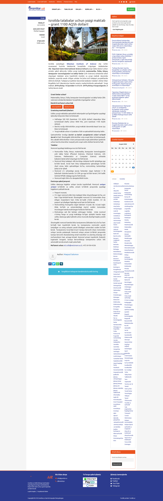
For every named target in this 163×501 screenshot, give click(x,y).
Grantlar (56, 9)
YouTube (116, 483)
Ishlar (78, 9)
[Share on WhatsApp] (57, 263)
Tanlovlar (68, 9)
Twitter (115, 481)
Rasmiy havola (69, 107)
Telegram (116, 486)
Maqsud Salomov (71, 254)
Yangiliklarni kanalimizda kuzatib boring (79, 271)
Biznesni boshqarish (118, 87)
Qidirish (131, 9)
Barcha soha (116, 50)
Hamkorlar (52, 1)
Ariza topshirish (56, 107)
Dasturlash (116, 130)
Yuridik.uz (132, 498)
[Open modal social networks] (61, 263)
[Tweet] (53, 263)
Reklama (59, 1)
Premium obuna (68, 1)
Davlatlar (122, 179)
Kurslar (88, 9)
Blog (98, 9)
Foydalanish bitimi (43, 491)
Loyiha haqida (31, 1)
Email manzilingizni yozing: (119, 457)
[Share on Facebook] (50, 263)
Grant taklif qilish (42, 1)
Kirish (133, 2)
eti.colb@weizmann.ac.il (73, 245)
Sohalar (114, 179)
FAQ (76, 1)
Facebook (116, 479)
